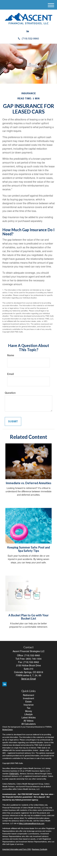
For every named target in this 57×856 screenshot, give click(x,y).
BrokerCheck (7, 729)
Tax (28, 707)
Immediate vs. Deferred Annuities (28, 483)
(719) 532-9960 (30, 38)
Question (10, 393)
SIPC (17, 773)
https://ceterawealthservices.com (31, 823)
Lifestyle (28, 714)
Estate (28, 701)
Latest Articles (29, 717)
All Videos (28, 720)
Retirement (28, 695)
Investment (28, 698)
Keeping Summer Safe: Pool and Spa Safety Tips (28, 549)
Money (28, 711)
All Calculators (28, 723)
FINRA (11, 773)
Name (10, 355)
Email (10, 374)
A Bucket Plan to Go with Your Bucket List (28, 616)
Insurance (29, 704)
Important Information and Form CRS (16, 849)
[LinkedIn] (28, 31)
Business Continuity (39, 849)
